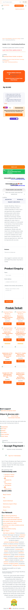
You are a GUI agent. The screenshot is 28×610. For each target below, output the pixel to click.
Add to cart (14, 167)
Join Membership (19, 5)
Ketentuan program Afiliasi (10, 504)
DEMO (5, 103)
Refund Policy (6, 507)
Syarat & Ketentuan (8, 500)
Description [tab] (8, 199)
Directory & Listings (16, 38)
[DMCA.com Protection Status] (14, 602)
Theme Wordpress (8, 38)
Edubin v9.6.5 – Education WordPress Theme (7, 333)
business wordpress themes (11, 563)
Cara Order (12, 118)
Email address (7, 279)
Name (5, 272)
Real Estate (17, 59)
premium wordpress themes (11, 542)
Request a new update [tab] (14, 202)
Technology (21, 59)
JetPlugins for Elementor (18, 565)
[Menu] (25, 5)
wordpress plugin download (10, 545)
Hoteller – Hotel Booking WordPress (11, 62)
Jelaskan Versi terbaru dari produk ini (13, 285)
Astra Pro (8, 536)
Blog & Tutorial (7, 494)
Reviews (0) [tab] (20, 199)
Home (3, 38)
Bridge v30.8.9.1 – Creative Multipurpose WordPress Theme (20, 333)
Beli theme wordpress (8, 533)
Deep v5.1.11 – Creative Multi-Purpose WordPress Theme (20, 355)
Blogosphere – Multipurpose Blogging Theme (20, 317)
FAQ (4, 497)
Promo (4, 510)
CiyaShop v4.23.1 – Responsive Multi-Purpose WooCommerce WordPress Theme (20, 375)
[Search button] (20, 2)
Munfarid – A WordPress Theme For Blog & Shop (7, 317)
